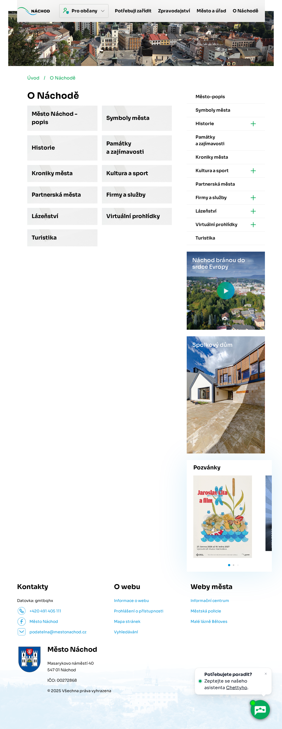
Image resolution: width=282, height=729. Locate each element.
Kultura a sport (127, 173)
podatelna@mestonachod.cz (57, 631)
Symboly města (128, 118)
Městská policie (206, 611)
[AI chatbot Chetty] (260, 710)
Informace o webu (131, 600)
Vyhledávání (126, 631)
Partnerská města (56, 194)
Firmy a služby (125, 194)
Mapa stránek (127, 621)
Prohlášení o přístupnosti (138, 611)
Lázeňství (45, 216)
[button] (229, 565)
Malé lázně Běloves (209, 621)
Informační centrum (210, 600)
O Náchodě (62, 78)
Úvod (33, 78)
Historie (43, 147)
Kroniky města (52, 173)
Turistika (44, 237)
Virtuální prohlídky (133, 216)
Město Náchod (43, 621)
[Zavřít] (265, 673)
